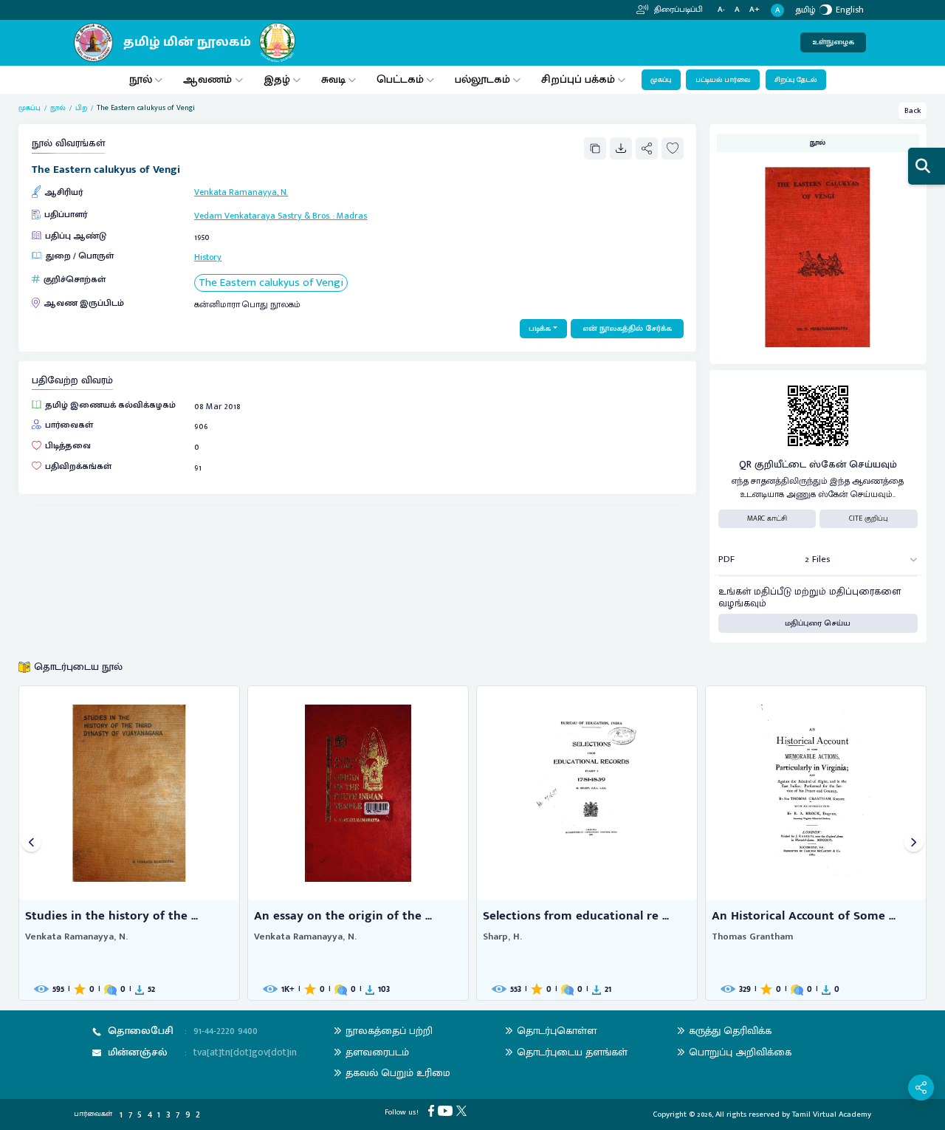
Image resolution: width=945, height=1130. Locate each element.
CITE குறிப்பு (868, 518)
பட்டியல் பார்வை (723, 80)
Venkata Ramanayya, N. (241, 192)
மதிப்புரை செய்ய (817, 623)
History (207, 257)
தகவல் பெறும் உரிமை (398, 1073)
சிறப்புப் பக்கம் (578, 79)
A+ (754, 10)
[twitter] (463, 1110)
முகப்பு (660, 80)
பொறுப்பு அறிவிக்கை (740, 1052)
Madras (352, 215)
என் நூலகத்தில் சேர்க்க (627, 328)
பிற (81, 108)
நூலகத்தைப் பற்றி (389, 1030)
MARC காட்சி (767, 518)
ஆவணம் (209, 79)
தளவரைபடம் (377, 1052)
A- (721, 10)
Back (912, 110)
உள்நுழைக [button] (833, 42)
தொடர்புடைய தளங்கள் (572, 1052)
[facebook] (433, 1110)
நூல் (140, 79)
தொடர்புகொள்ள (557, 1030)
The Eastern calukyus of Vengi (271, 283)
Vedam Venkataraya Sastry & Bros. (262, 215)
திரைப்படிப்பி (677, 9)
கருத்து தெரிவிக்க (730, 1030)
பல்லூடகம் (482, 79)
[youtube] (447, 1110)
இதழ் (277, 79)
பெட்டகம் (400, 79)
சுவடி (333, 79)
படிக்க (540, 328)
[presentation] (31, 843)
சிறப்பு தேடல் (795, 80)
